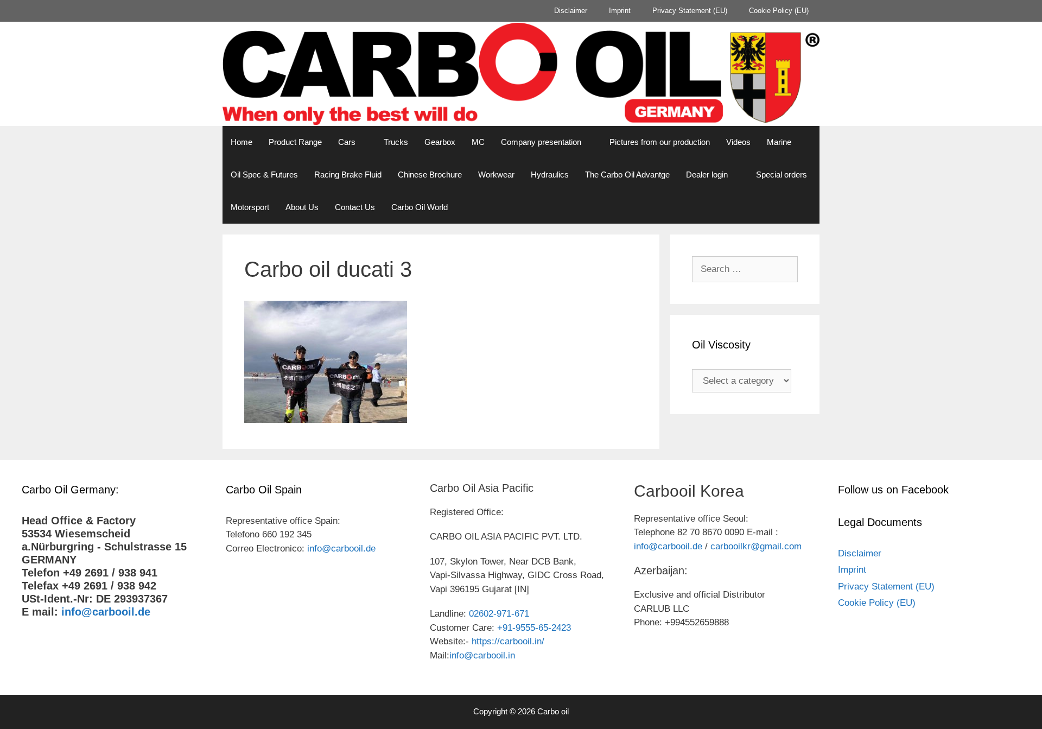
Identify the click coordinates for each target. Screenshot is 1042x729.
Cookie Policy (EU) (779, 11)
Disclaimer (570, 11)
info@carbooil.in (482, 655)
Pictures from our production (659, 142)
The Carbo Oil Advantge (627, 174)
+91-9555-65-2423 (534, 628)
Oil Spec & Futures (264, 174)
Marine (779, 142)
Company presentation (541, 142)
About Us (302, 207)
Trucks (396, 142)
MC (478, 142)
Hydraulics (550, 174)
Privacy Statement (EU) (689, 11)
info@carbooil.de (105, 612)
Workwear (496, 174)
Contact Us (355, 207)
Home (241, 142)
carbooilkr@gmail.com (756, 546)
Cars (346, 142)
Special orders (781, 174)
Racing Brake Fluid (348, 174)
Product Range (295, 142)
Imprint (620, 11)
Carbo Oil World (419, 207)
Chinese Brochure (430, 174)
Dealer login (707, 174)
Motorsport (250, 207)
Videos (738, 142)
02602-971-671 (499, 613)
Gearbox (439, 142)
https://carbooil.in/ (508, 641)
